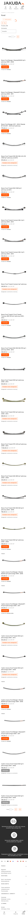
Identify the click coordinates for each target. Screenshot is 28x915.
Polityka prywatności (6, 871)
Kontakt (3, 907)
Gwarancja (3, 897)
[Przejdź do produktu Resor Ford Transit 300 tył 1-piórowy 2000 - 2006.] (14, 529)
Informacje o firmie (5, 909)
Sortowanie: (4, 28)
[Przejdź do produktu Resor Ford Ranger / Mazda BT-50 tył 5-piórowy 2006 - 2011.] (14, 81)
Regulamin (3, 869)
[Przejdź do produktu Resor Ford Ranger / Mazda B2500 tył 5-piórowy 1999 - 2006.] (14, 49)
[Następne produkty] (15, 809)
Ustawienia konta (5, 889)
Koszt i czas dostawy (6, 879)
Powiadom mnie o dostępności (9, 162)
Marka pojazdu (11, 12)
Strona (10, 36)
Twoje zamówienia (5, 887)
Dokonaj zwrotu (5, 900)
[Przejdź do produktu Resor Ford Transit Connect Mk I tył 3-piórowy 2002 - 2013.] (14, 241)
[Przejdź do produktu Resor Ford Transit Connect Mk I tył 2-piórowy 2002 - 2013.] (14, 209)
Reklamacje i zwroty (5, 899)
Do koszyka (5, 66)
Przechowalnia (4, 891)
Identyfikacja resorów (6, 873)
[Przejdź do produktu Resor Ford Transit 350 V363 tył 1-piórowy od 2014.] (14, 177)
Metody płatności (5, 881)
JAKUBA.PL (3, 12)
